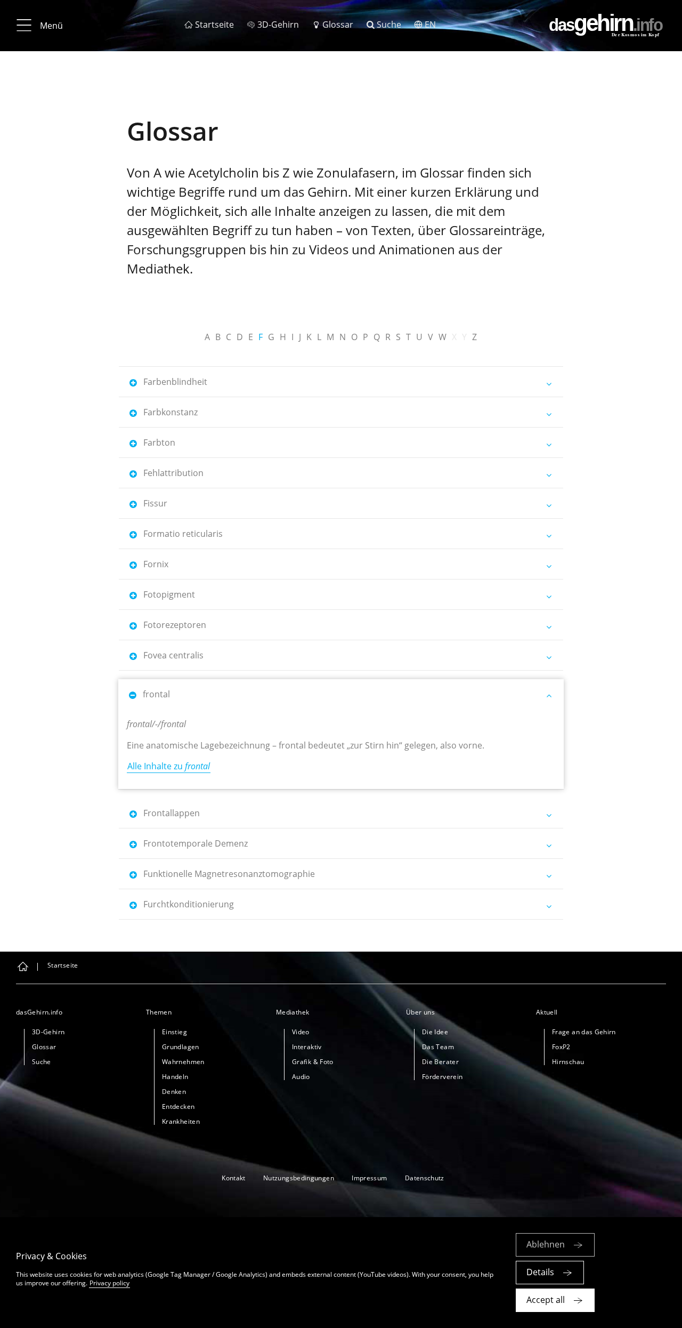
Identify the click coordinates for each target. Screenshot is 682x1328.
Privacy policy (109, 1282)
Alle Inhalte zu (168, 766)
